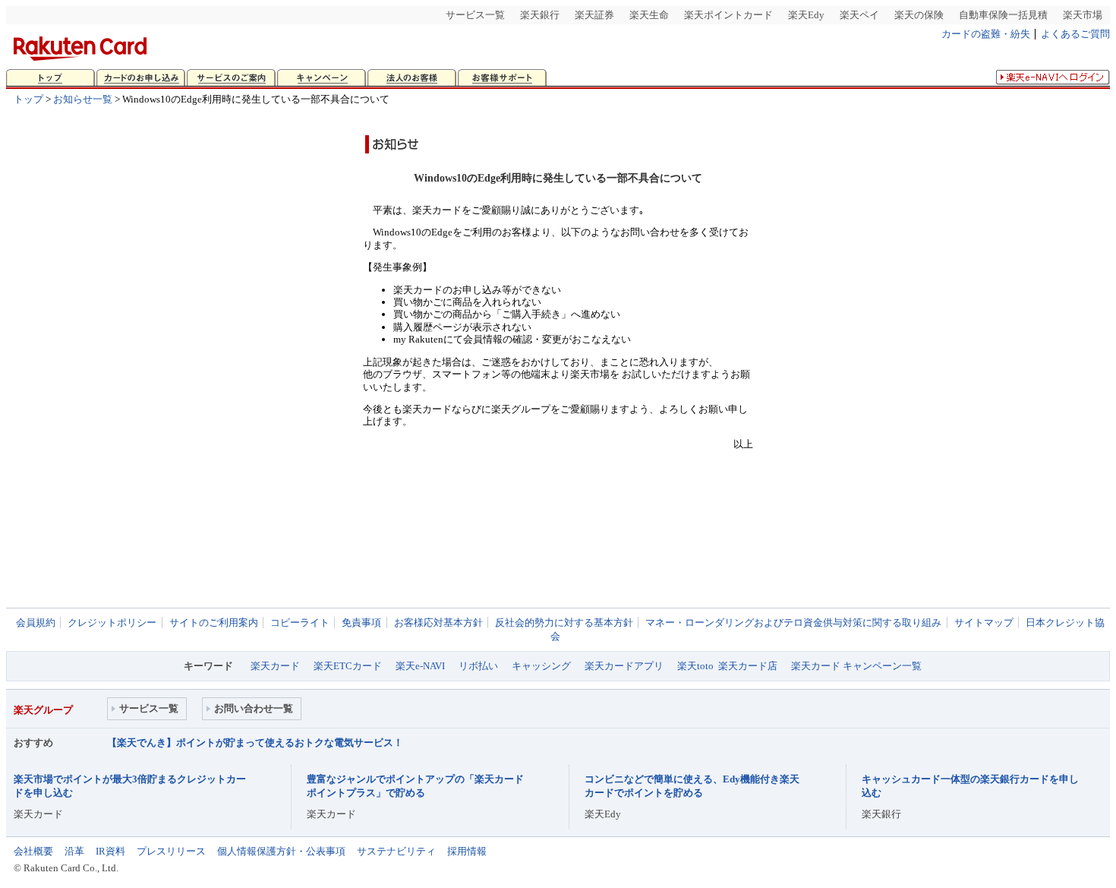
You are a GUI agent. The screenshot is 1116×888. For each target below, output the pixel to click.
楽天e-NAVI (420, 666)
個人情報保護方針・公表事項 (281, 851)
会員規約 (35, 622)
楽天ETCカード (348, 666)
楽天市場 (1082, 15)
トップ (28, 99)
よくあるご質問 (1075, 34)
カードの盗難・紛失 (985, 34)
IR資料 (110, 851)
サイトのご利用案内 (213, 622)
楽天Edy (806, 15)
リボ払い (478, 666)
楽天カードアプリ (624, 666)
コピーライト (299, 622)
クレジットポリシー (112, 622)
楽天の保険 (919, 15)
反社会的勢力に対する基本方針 (564, 622)
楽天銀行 (540, 15)
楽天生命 (649, 15)
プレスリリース (171, 851)
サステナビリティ (396, 851)
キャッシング (541, 666)
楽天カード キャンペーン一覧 (856, 666)
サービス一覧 (475, 15)
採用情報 (467, 851)
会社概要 (33, 851)
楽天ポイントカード (728, 15)
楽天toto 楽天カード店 (727, 666)
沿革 (74, 851)
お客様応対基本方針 (438, 622)
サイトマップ (984, 622)
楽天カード (275, 666)
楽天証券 (594, 15)
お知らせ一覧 (82, 99)
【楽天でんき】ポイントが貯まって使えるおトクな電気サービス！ (255, 742)
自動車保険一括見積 (1003, 15)
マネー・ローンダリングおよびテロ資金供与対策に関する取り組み (793, 622)
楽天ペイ (859, 15)
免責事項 (361, 622)
